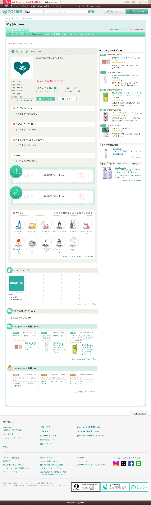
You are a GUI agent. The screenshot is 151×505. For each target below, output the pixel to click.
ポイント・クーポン (12, 438)
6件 (55, 88)
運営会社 (80, 458)
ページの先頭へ (140, 414)
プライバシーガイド (11, 472)
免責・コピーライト (48, 458)
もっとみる (136, 157)
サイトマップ (82, 461)
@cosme (13, 428)
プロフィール (37, 34)
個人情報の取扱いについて (13, 465)
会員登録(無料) (130, 2)
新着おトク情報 (51, 2)
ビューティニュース (49, 435)
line (138, 463)
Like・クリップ (86, 34)
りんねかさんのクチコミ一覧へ (83, 359)
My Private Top (137, 29)
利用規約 (6, 461)
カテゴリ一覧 (84, 6)
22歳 (19, 82)
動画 (58, 34)
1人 (55, 91)
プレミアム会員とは (11, 458)
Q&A (40, 6)
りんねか (34, 51)
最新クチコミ (46, 444)
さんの (49, 81)
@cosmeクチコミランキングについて (92, 465)
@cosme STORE (88, 431)
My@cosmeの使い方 (118, 29)
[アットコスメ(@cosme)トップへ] (12, 12)
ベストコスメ (95, 6)
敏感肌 (19, 85)
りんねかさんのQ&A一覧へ (85, 392)
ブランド (25, 6)
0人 (79, 91)
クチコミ (49, 34)
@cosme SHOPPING (90, 427)
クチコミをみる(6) (84, 257)
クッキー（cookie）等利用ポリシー (17, 468)
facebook (131, 463)
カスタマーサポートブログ (50, 468)
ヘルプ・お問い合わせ (49, 461)
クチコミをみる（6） (25, 100)
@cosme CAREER (91, 435)
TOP (6, 6)
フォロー (72, 34)
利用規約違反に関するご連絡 (51, 465)
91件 (74, 88)
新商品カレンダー (48, 440)
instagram (116, 463)
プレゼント (45, 431)
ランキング (15, 6)
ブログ (33, 6)
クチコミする (68, 257)
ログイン (142, 2)
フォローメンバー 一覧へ (86, 304)
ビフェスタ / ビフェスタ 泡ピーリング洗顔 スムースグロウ (127, 151)
